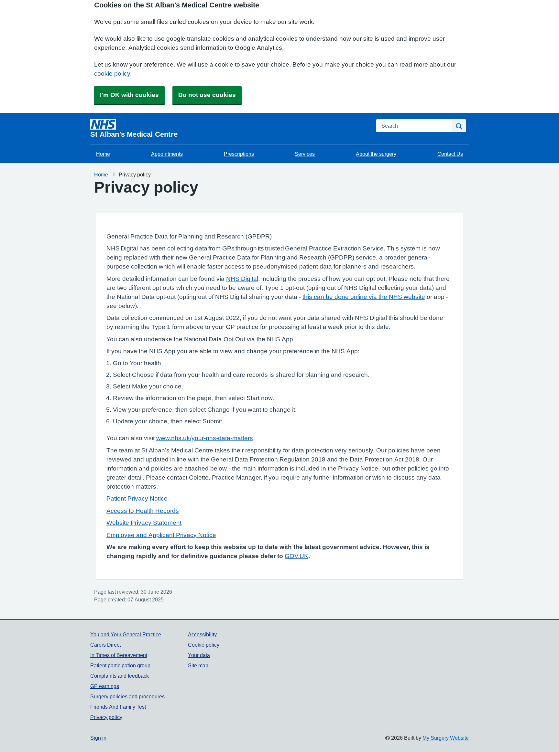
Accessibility (202, 634)
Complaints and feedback (119, 675)
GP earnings (104, 686)
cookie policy (112, 73)
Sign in (98, 737)
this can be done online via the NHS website (363, 297)
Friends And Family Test (118, 706)
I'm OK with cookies (129, 95)
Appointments (167, 153)
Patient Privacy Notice (137, 498)
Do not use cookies (207, 95)
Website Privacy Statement (143, 523)
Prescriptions (239, 153)
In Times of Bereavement (118, 655)
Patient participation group (120, 665)
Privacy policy (106, 717)
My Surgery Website (445, 737)
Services (305, 153)
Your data (199, 655)
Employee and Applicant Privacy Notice (161, 535)
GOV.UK (296, 556)
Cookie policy (203, 644)
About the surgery (376, 153)
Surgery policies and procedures (127, 696)
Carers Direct (105, 644)
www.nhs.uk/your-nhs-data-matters (204, 438)
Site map (198, 665)
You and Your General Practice (125, 634)
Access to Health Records (142, 511)
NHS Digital (242, 279)
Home (103, 153)
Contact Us (450, 153)
